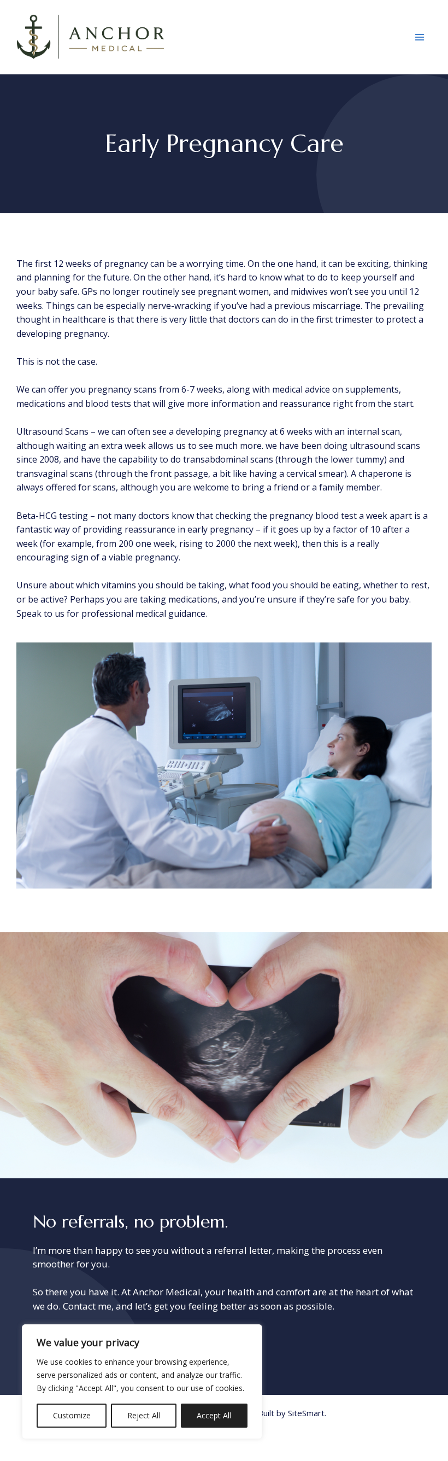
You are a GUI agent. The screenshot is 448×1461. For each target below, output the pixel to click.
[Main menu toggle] (420, 37)
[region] (142, 1381)
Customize (72, 1415)
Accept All (214, 1415)
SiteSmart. (307, 1412)
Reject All (143, 1415)
